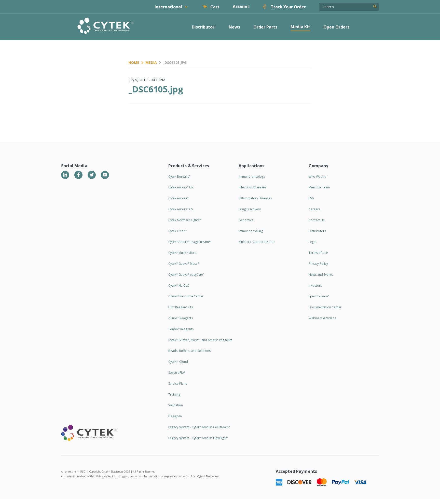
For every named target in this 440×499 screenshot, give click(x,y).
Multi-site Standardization (257, 242)
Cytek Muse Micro (182, 253)
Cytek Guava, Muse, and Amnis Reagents (200, 340)
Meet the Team (319, 187)
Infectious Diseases (252, 187)
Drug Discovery (250, 209)
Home (134, 62)
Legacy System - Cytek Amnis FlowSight (198, 438)
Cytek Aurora (178, 198)
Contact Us (316, 220)
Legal (312, 242)
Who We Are (317, 176)
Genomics (246, 220)
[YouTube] (105, 175)
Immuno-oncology (252, 176)
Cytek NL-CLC (178, 285)
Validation (175, 405)
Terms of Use (318, 253)
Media (151, 62)
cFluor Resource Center (185, 296)
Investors (315, 285)
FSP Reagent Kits (180, 307)
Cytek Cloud (178, 361)
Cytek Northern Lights (184, 220)
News (234, 27)
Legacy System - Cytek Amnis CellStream (199, 427)
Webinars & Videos (322, 318)
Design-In (175, 416)
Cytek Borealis (179, 176)
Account (241, 6)
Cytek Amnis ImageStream (189, 242)
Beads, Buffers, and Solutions (189, 351)
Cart (214, 7)
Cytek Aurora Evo (181, 187)
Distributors (317, 231)
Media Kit (300, 27)
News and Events (321, 274)
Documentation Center (325, 307)
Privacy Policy (318, 263)
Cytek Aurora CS (180, 209)
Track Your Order (288, 7)
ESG (311, 198)
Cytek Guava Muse (183, 263)
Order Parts (265, 27)
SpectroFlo (176, 372)
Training (174, 394)
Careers (314, 209)
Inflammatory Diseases (255, 198)
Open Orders (336, 27)
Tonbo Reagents (181, 329)
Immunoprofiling (251, 231)
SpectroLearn (319, 296)
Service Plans (177, 383)
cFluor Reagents (180, 318)
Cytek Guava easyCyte (186, 274)
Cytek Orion (177, 231)
